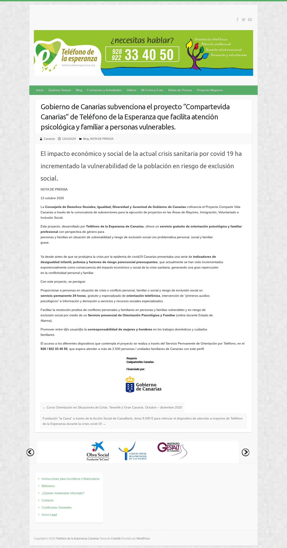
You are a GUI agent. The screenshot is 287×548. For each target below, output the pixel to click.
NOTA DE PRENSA (101, 138)
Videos (131, 90)
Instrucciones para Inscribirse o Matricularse (70, 478)
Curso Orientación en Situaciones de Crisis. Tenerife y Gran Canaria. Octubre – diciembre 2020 (112, 407)
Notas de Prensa (180, 90)
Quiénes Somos (59, 90)
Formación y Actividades (104, 90)
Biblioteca (48, 486)
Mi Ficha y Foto (152, 90)
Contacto (47, 500)
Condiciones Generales (57, 507)
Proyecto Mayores (210, 90)
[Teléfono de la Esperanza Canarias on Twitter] (244, 20)
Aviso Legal (49, 514)
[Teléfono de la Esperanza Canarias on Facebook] (237, 20)
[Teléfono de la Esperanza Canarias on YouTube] (250, 20)
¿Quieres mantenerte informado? (63, 493)
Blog (79, 90)
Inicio (39, 90)
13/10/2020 (69, 138)
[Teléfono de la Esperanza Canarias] (143, 54)
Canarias (49, 138)
